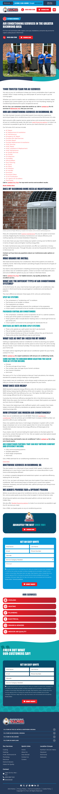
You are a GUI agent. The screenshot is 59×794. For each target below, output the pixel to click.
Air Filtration (10, 168)
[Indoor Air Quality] (5, 632)
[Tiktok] (27, 785)
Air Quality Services (12, 152)
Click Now (6, 461)
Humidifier (9, 158)
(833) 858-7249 (30, 10)
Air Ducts (9, 164)
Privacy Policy (8, 579)
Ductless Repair (11, 140)
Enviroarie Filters (11, 174)
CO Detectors (10, 156)
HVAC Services (10, 144)
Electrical (13, 619)
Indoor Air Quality (17, 632)
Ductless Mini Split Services (14, 138)
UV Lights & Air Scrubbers (14, 178)
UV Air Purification (12, 176)
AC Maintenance (11, 134)
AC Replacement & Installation (16, 132)
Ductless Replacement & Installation (17, 142)
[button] (54, 9)
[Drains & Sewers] (5, 625)
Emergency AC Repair (13, 136)
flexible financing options (20, 503)
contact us (45, 106)
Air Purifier (9, 154)
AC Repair (9, 130)
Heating (12, 606)
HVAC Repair (10, 146)
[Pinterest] (29, 785)
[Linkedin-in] (35, 785)
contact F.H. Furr (13, 182)
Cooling (12, 600)
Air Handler (9, 170)
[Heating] (5, 606)
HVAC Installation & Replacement (16, 148)
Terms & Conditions (18, 579)
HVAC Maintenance (12, 150)
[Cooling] (5, 600)
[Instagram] (38, 785)
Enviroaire (9, 172)
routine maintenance (28, 234)
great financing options (39, 122)
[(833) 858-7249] (22, 9)
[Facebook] (21, 785)
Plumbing (12, 613)
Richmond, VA (15, 108)
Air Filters (9, 166)
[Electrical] (5, 619)
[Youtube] (32, 785)
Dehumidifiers (10, 160)
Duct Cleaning (10, 162)
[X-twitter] (24, 785)
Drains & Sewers (16, 625)
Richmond (7, 3)
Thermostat (9, 180)
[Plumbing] (5, 613)
